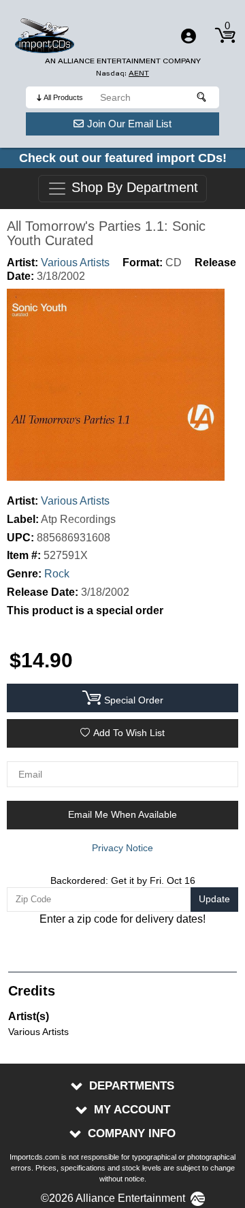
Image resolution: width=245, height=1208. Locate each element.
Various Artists (75, 262)
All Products (63, 97)
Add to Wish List (129, 732)
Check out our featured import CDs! (123, 158)
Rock (56, 573)
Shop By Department (132, 187)
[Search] (202, 97)
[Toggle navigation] (188, 36)
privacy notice (122, 847)
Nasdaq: (122, 73)
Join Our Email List (129, 123)
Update (214, 898)
